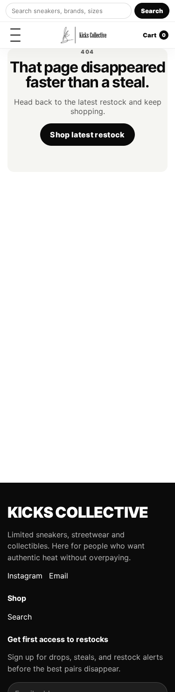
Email (58, 575)
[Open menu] (15, 35)
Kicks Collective (77, 512)
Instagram (24, 575)
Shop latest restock (87, 134)
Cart (154, 35)
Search (152, 10)
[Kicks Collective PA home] (83, 35)
